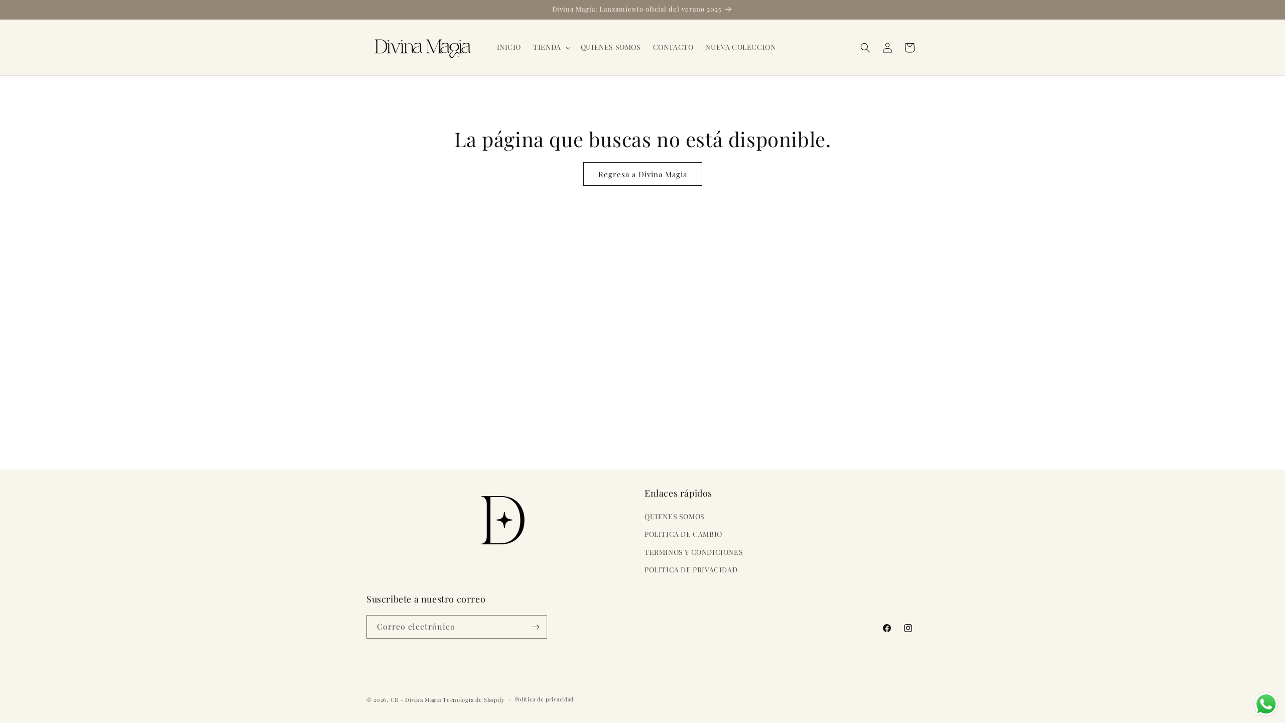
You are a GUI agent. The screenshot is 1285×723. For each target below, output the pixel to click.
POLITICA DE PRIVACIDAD (691, 569)
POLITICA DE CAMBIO (683, 534)
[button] (551, 47)
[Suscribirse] (536, 627)
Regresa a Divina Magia (642, 174)
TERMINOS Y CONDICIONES (694, 552)
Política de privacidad (544, 699)
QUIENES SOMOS (675, 516)
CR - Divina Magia (416, 699)
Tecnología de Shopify (474, 699)
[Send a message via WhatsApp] (1266, 704)
